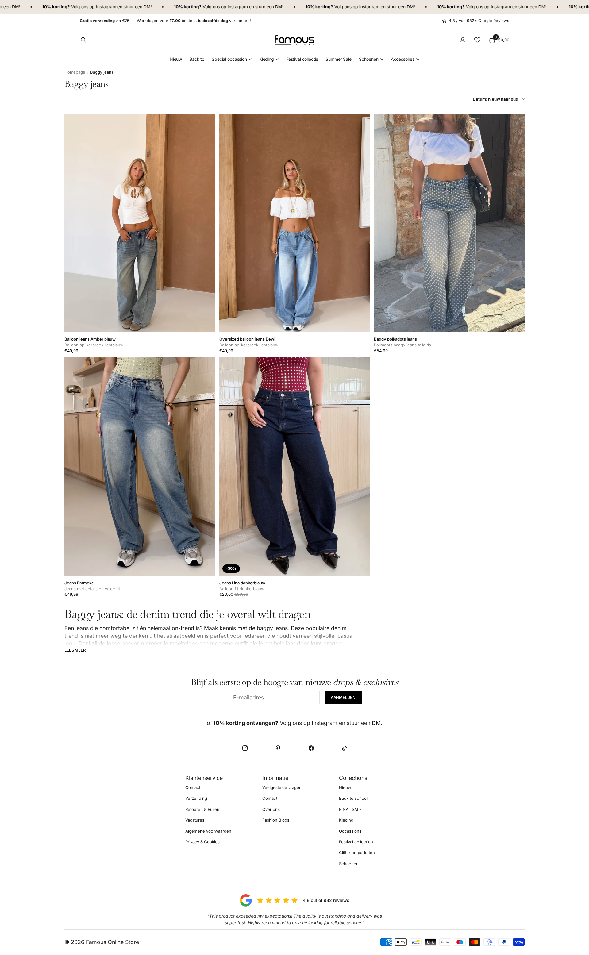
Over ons (271, 809)
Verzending (196, 798)
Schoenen (369, 59)
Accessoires (402, 59)
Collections (353, 778)
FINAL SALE (350, 809)
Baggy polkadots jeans (395, 339)
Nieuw (176, 59)
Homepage (74, 72)
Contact (192, 787)
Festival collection (356, 841)
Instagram (84, 6)
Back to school (353, 798)
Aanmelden (343, 697)
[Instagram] (245, 748)
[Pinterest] (278, 748)
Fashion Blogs (275, 820)
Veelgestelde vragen (282, 787)
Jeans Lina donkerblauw (242, 582)
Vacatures (194, 820)
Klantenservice (204, 778)
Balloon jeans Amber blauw (90, 339)
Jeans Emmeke (79, 582)
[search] (83, 40)
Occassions (350, 830)
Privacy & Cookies (202, 841)
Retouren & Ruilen (202, 809)
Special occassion (229, 59)
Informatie (275, 778)
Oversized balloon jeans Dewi (247, 339)
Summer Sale (338, 59)
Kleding (266, 59)
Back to (196, 59)
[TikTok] (344, 748)
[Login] (462, 40)
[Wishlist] (477, 40)
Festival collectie (302, 59)
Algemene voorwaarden (208, 830)
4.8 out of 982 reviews (326, 900)
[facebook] (311, 748)
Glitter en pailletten (357, 852)
